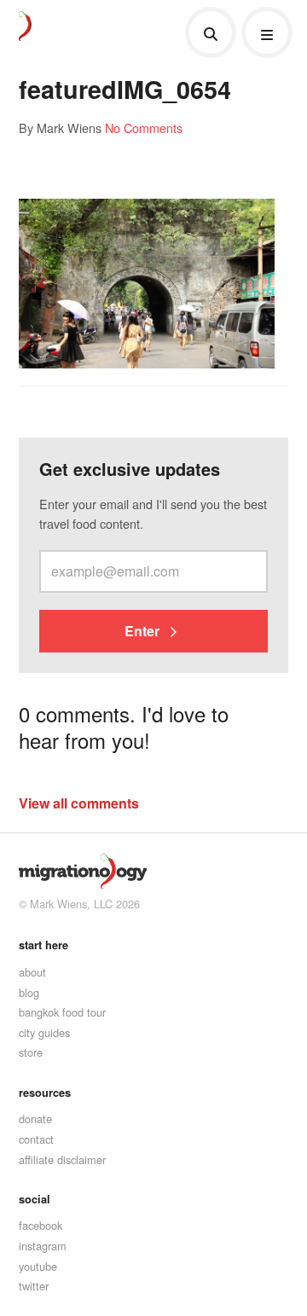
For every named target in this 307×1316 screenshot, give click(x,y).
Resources (45, 1092)
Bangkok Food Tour (62, 1012)
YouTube (38, 1266)
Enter (144, 631)
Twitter (34, 1286)
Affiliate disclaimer (62, 1159)
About (32, 972)
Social (34, 1199)
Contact (36, 1139)
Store (31, 1052)
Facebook (40, 1225)
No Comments (143, 127)
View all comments (79, 803)
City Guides (44, 1032)
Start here (43, 945)
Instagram (43, 1246)
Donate (35, 1118)
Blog (29, 992)
